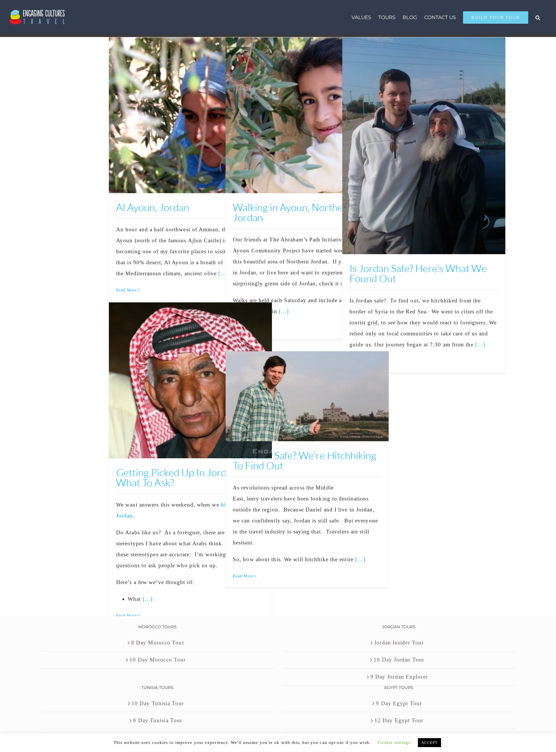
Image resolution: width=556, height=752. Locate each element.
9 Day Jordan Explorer (399, 677)
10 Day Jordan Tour (399, 660)
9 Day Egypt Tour (399, 703)
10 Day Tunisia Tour (157, 703)
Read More (126, 290)
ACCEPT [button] (429, 742)
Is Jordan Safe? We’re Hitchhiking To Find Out (304, 460)
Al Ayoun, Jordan (152, 207)
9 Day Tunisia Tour (157, 720)
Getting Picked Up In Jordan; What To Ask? (177, 477)
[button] (537, 17)
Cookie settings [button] (394, 742)
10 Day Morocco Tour (157, 660)
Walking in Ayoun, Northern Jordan (292, 212)
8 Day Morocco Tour (157, 643)
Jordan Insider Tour (399, 643)
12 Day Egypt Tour (399, 720)
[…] (284, 311)
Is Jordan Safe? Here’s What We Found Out (418, 273)
